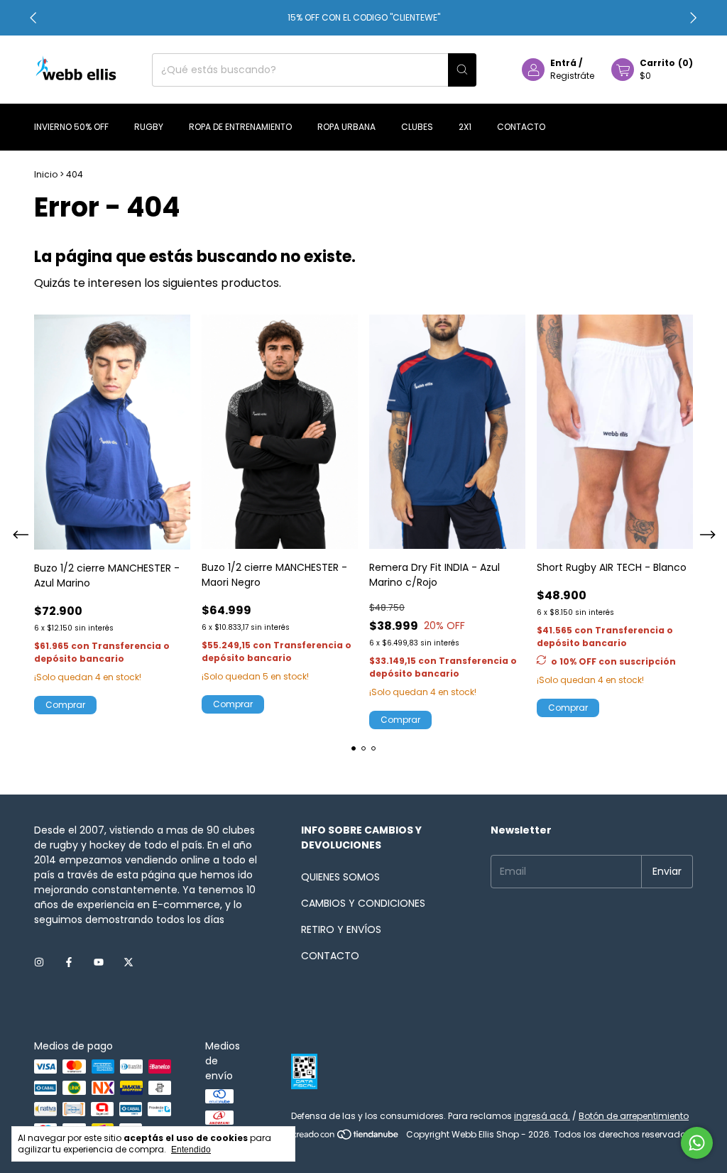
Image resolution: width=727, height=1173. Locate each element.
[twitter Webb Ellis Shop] (128, 963)
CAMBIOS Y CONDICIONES (363, 903)
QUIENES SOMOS (340, 877)
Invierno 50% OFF (71, 127)
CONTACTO (330, 956)
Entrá (563, 63)
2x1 (465, 127)
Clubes (417, 127)
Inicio (46, 174)
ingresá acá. (542, 1116)
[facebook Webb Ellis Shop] (69, 963)
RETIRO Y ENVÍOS (341, 929)
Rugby (148, 127)
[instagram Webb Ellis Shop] (39, 963)
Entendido (191, 1150)
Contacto (521, 127)
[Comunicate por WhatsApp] (697, 1143)
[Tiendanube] (346, 1138)
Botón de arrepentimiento (634, 1116)
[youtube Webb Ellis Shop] (99, 963)
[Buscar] (462, 70)
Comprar (568, 708)
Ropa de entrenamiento (240, 127)
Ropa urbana (346, 127)
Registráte (572, 76)
